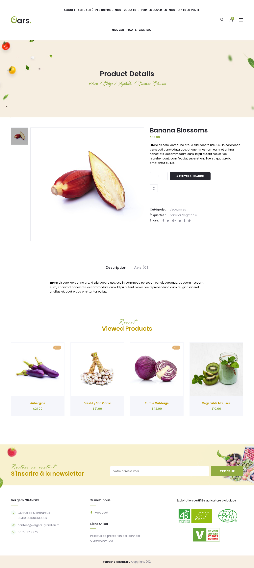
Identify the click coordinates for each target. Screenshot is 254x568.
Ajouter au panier (190, 176)
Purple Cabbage (157, 403)
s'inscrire (227, 471)
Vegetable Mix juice (216, 403)
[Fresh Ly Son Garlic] (97, 369)
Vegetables (178, 210)
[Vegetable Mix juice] (216, 369)
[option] (19, 136)
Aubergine (37, 403)
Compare (154, 188)
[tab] (116, 267)
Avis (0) (141, 267)
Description (116, 267)
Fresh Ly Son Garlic (97, 403)
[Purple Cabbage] (156, 369)
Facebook (101, 513)
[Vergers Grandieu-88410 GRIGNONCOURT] (21, 20)
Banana (175, 215)
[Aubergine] (37, 369)
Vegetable (189, 215)
